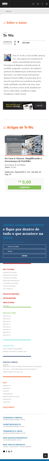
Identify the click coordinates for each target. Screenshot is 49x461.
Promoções (7, 399)
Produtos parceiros (11, 294)
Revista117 (7, 324)
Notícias (6, 391)
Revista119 (7, 319)
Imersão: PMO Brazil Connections (15, 351)
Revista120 (7, 316)
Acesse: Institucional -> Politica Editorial (17, 447)
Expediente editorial (10, 275)
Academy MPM (8, 346)
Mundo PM (6, 388)
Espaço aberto (8, 407)
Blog (5, 383)
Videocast (6, 402)
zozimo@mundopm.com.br (12, 440)
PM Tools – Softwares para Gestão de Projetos (20, 369)
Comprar (24, 188)
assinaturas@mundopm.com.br (13, 426)
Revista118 (7, 321)
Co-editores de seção (10, 283)
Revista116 (7, 327)
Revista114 (7, 332)
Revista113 (7, 335)
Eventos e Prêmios (10, 362)
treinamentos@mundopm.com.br (14, 433)
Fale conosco (8, 289)
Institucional (9, 269)
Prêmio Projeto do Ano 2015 (13, 372)
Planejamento (8, 394)
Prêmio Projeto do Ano (11, 396)
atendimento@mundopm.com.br (14, 420)
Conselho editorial (10, 278)
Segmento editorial (10, 272)
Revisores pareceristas (11, 280)
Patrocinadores (9, 298)
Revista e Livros (9, 313)
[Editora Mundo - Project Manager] (5, 4)
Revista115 (7, 330)
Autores (9, 11)
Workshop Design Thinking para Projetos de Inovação (22, 366)
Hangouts (6, 386)
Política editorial (9, 286)
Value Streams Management (12, 349)
